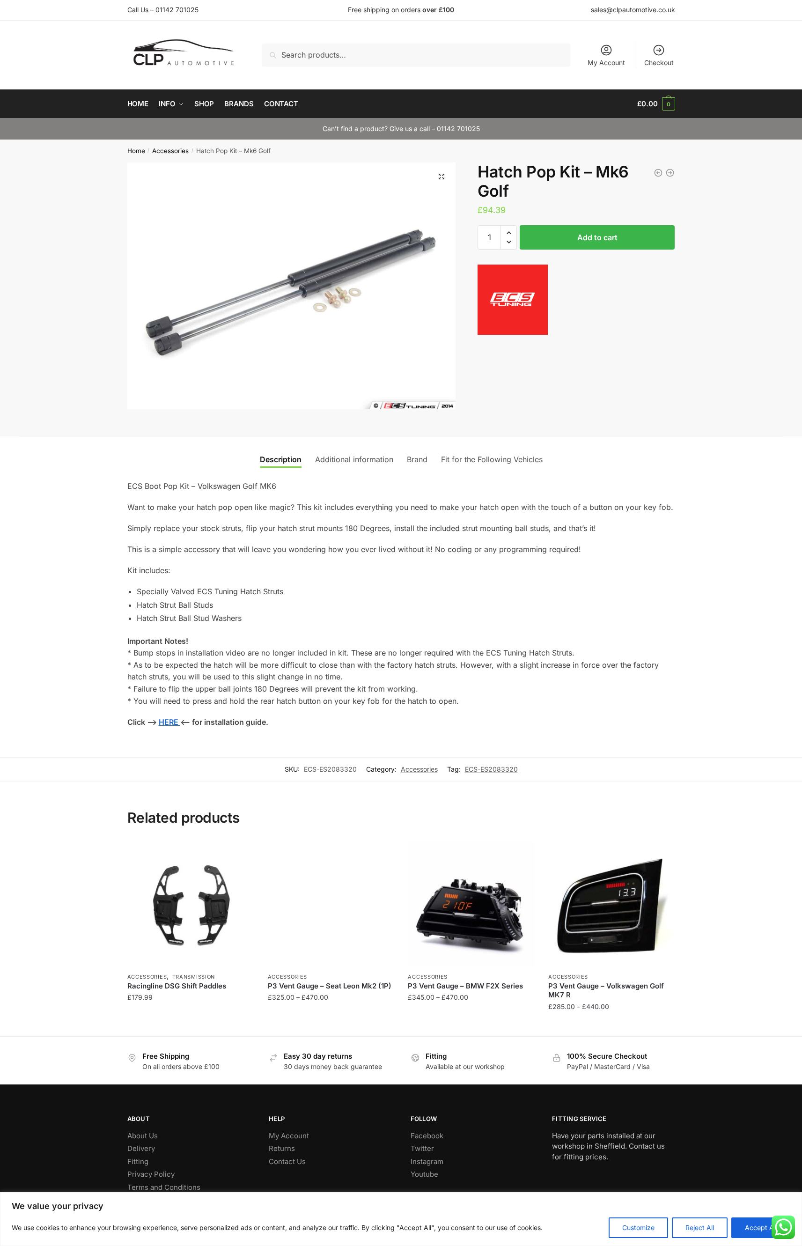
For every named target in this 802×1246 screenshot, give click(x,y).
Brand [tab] (417, 459)
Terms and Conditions (163, 1187)
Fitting (137, 1161)
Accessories (170, 151)
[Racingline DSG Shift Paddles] (190, 904)
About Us (142, 1135)
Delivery (141, 1148)
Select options (190, 1025)
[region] (401, 1219)
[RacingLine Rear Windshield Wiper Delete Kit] (658, 172)
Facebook (427, 1135)
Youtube (424, 1174)
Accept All (761, 1227)
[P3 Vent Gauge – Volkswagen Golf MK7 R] (611, 904)
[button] (441, 176)
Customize (638, 1227)
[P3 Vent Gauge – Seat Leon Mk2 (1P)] (331, 904)
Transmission (193, 976)
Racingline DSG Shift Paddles (176, 985)
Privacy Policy (151, 1174)
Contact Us (287, 1161)
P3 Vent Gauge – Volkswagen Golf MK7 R (606, 990)
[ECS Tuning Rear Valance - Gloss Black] (670, 172)
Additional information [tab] (354, 459)
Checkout (659, 62)
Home (136, 151)
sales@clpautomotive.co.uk (633, 10)
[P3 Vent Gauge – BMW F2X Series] (471, 904)
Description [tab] (281, 459)
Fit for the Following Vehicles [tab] (492, 459)
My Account (606, 62)
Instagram (427, 1161)
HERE (169, 722)
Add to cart (597, 237)
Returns (282, 1148)
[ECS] (513, 302)
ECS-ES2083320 (491, 769)
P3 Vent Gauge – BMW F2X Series (465, 985)
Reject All (699, 1227)
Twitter (422, 1148)
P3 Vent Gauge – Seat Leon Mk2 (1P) (329, 985)
